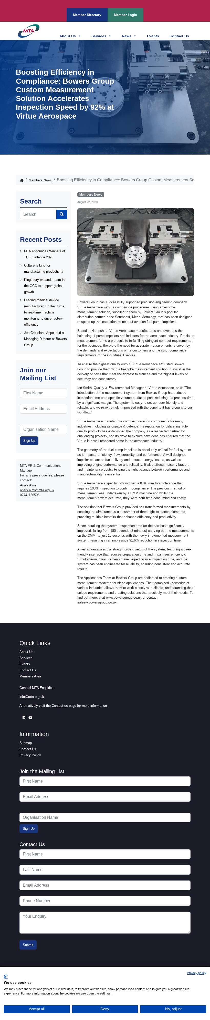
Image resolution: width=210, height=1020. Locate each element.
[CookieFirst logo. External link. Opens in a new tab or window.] (6, 977)
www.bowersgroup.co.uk (124, 597)
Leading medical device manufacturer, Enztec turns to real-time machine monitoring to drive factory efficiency (44, 312)
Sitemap (25, 743)
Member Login (125, 15)
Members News (40, 180)
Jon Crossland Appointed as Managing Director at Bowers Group (45, 339)
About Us (67, 36)
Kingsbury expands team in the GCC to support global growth (44, 286)
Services (98, 36)
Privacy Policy (30, 755)
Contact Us (179, 36)
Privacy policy (196, 973)
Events (153, 36)
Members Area (30, 676)
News (126, 36)
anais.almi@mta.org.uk (37, 490)
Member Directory (87, 15)
